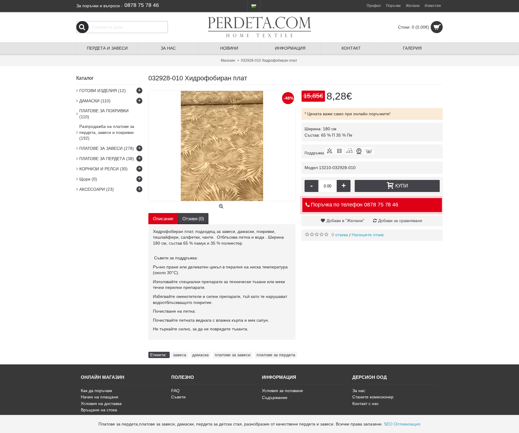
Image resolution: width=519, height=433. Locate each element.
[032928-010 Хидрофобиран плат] (222, 146)
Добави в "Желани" (345, 220)
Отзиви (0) (193, 218)
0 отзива (340, 234)
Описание (163, 218)
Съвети (178, 396)
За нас (358, 390)
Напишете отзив (368, 234)
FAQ (175, 390)
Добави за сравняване (400, 220)
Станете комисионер (372, 396)
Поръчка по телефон (354, 205)
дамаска (200, 354)
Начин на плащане (99, 396)
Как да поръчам (96, 390)
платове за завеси (232, 354)
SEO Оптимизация (402, 424)
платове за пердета (275, 354)
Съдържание (274, 397)
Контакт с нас (365, 403)
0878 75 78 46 (141, 5)
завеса (179, 354)
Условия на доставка (101, 403)
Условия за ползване (282, 390)
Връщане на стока (99, 409)
